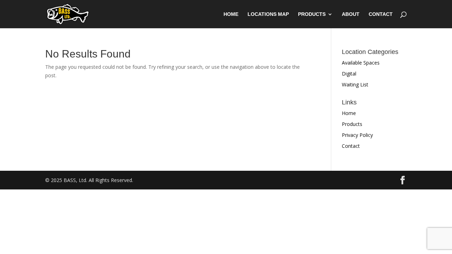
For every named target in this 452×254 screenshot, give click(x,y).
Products (312, 14)
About (350, 14)
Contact (381, 14)
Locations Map (268, 14)
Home (231, 14)
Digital (349, 73)
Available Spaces (361, 62)
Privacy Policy (357, 135)
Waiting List (355, 84)
